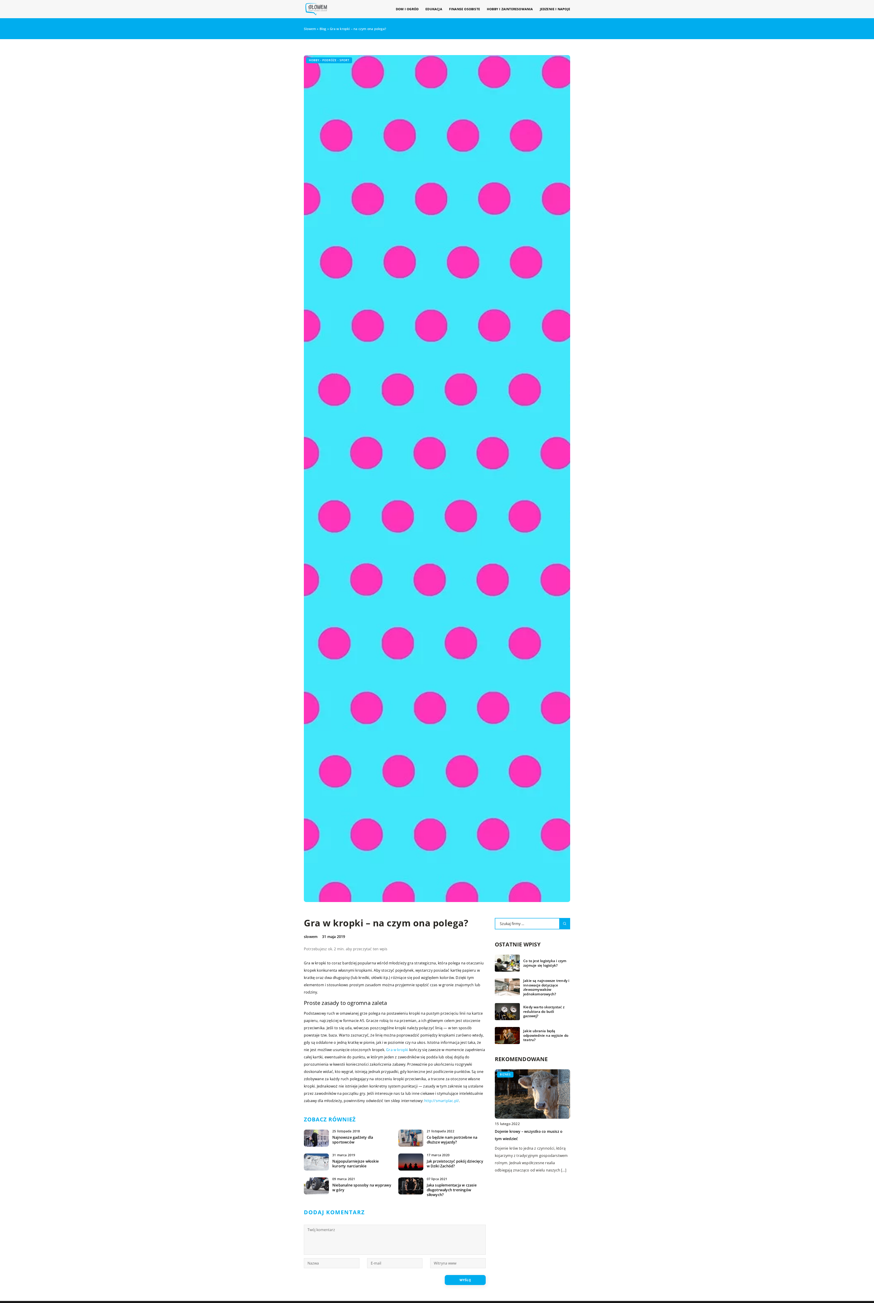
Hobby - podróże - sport (329, 60)
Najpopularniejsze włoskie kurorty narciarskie (355, 1164)
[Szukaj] (564, 923)
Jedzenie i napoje (555, 9)
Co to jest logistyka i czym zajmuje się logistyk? (544, 963)
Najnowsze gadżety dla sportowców (352, 1140)
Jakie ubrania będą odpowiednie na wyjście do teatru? (545, 1035)
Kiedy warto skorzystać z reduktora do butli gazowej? (543, 1011)
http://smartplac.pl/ (441, 1100)
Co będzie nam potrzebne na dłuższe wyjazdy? (452, 1140)
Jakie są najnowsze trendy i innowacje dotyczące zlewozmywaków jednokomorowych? (546, 987)
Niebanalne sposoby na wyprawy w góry (361, 1187)
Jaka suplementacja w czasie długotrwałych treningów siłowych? (452, 1190)
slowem (311, 936)
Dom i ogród (407, 9)
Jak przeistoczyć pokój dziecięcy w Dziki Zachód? (455, 1164)
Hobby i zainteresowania (510, 9)
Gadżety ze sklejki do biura (518, 1131)
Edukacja (433, 9)
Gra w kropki (397, 1049)
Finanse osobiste (464, 9)
